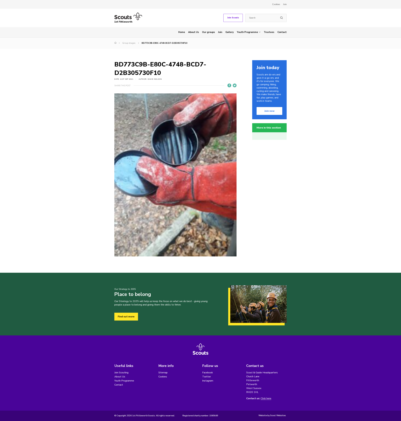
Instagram (207, 380)
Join (285, 4)
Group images (128, 43)
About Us (193, 32)
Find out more (126, 316)
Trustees (269, 32)
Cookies (276, 4)
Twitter (206, 376)
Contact (282, 32)
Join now (269, 111)
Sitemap (163, 372)
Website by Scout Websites (272, 415)
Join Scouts (233, 17)
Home (181, 32)
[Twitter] (235, 85)
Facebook (207, 372)
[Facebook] (229, 85)
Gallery (229, 32)
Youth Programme (247, 32)
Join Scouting (121, 372)
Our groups (208, 32)
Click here (266, 398)
